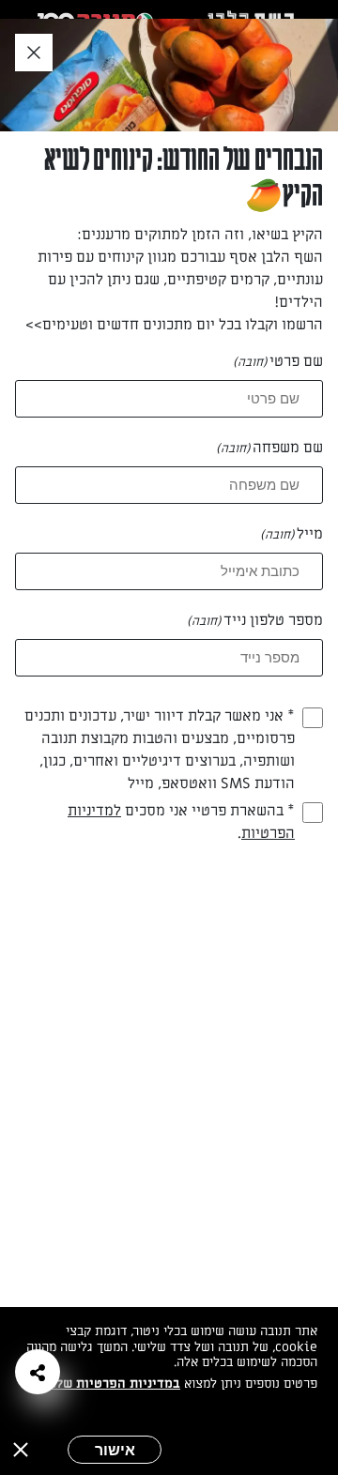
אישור (115, 1449)
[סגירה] (21, 1450)
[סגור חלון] (34, 53)
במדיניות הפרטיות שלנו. (112, 1383)
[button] (37, 1371)
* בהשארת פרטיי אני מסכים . (181, 822)
